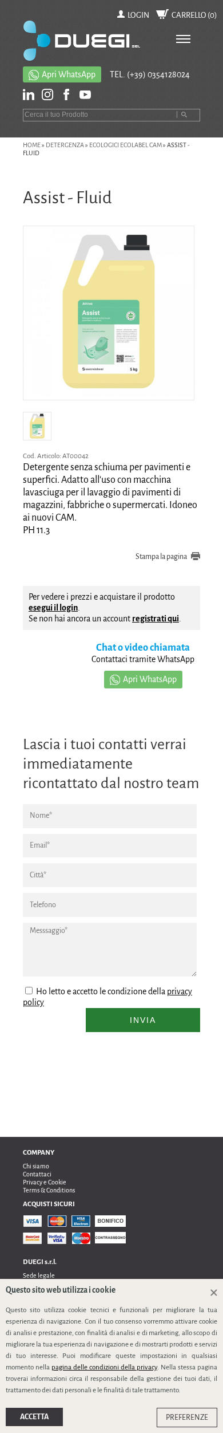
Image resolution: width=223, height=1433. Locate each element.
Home (32, 144)
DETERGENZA (65, 144)
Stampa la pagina (161, 557)
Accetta (34, 1417)
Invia (143, 1020)
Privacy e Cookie (44, 1182)
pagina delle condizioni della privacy (104, 1367)
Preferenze (187, 1418)
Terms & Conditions (49, 1190)
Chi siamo (36, 1166)
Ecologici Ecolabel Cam (125, 144)
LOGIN (138, 15)
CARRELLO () (194, 15)
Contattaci (37, 1174)
